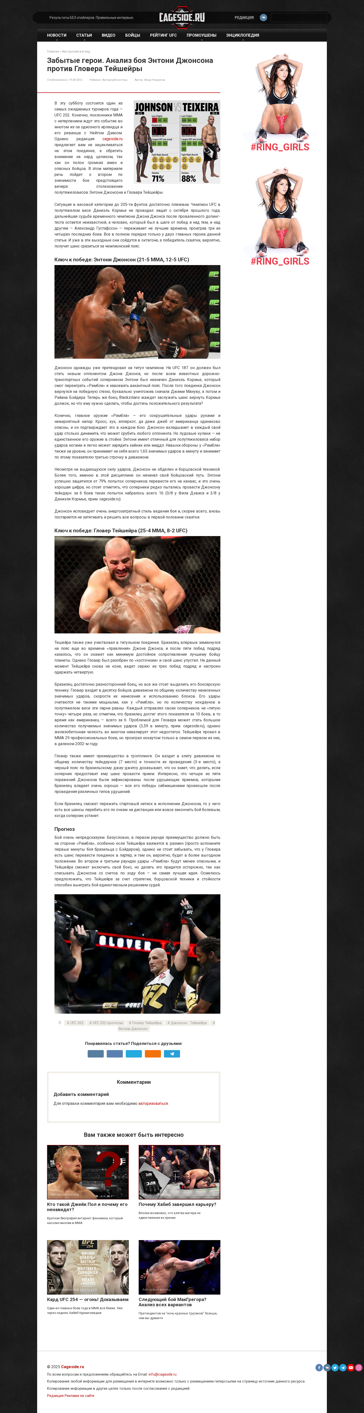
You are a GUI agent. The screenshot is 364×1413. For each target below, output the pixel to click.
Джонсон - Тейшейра (189, 1023)
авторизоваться (153, 1103)
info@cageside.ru (163, 1374)
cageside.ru (113, 138)
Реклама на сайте (79, 1396)
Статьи (84, 35)
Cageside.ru (72, 1366)
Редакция (244, 18)
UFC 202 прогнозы (108, 1023)
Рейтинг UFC (163, 35)
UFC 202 (76, 1023)
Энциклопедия (242, 35)
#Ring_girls (280, 147)
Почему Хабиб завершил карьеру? (177, 1204)
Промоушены (201, 35)
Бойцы (132, 35)
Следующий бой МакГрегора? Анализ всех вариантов (172, 1302)
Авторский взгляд (114, 80)
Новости (56, 35)
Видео (108, 35)
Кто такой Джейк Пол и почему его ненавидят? (87, 1206)
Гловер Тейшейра (146, 1023)
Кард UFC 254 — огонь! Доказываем (88, 1299)
